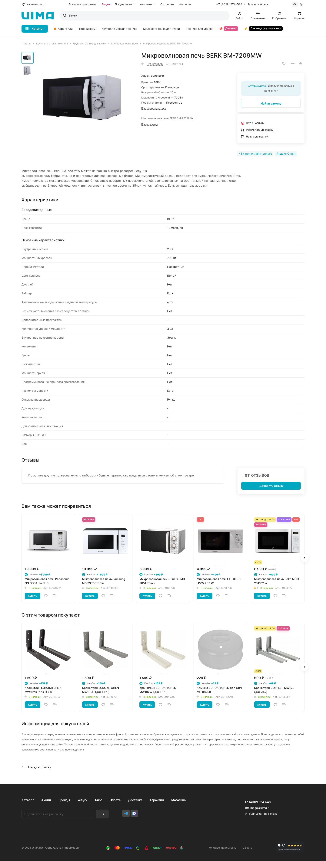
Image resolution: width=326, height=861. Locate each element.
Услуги (83, 800)
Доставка (135, 800)
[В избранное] (284, 63)
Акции (46, 800)
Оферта (247, 847)
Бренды (64, 800)
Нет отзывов (155, 64)
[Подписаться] (102, 814)
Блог (98, 800)
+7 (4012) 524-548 (229, 4)
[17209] (85, 100)
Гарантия (157, 800)
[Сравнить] (293, 63)
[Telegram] (126, 813)
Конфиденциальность (222, 847)
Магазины (178, 800)
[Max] (134, 813)
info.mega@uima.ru (257, 808)
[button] (304, 558)
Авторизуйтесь (257, 85)
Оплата (115, 800)
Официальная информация (62, 847)
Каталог (28, 800)
